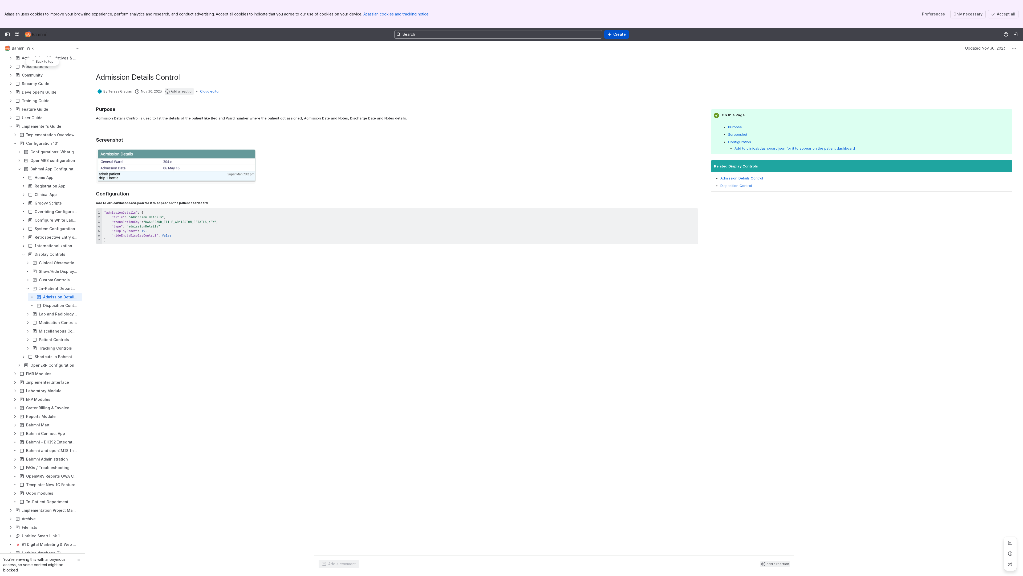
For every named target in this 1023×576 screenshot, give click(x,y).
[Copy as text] (692, 214)
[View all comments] (1010, 543)
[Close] (78, 560)
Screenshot (737, 134)
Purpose (735, 127)
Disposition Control (736, 185)
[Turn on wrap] (682, 214)
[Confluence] (35, 34)
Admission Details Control (741, 178)
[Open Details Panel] (1010, 553)
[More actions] (77, 48)
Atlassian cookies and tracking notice (396, 14)
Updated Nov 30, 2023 (985, 48)
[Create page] (1010, 564)
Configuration (739, 142)
